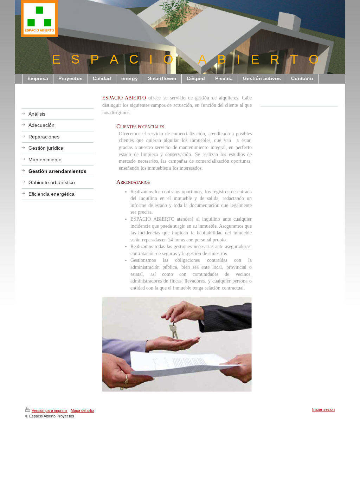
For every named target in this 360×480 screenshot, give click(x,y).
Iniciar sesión (323, 409)
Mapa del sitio (82, 410)
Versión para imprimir (50, 410)
